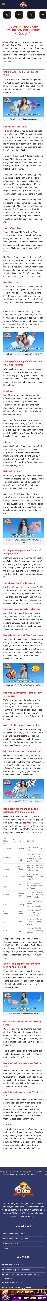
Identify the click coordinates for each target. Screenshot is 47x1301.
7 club (6, 131)
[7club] (23, 4)
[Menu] (3, 4)
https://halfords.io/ (29, 823)
